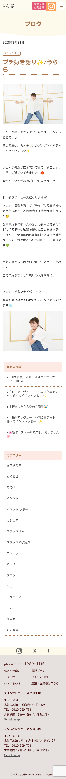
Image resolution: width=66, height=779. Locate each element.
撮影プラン (38, 670)
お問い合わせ (12, 683)
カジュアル (14, 520)
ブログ (11, 575)
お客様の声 (14, 465)
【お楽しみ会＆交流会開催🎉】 (29, 406)
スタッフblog (11, 53)
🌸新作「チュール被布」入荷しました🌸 (33, 434)
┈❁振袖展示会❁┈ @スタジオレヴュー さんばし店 (32, 379)
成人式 (11, 619)
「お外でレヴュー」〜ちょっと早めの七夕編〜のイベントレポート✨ (32, 393)
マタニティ (14, 597)
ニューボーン (15, 553)
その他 (11, 487)
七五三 (11, 608)
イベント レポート (19, 509)
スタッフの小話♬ (18, 542)
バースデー (14, 564)
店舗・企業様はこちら (45, 683)
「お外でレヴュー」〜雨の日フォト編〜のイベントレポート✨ (31, 419)
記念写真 (12, 630)
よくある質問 (39, 677)
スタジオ (9, 677)
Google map (12, 719)
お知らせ (12, 476)
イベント (12, 498)
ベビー (11, 586)
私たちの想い (12, 670)
